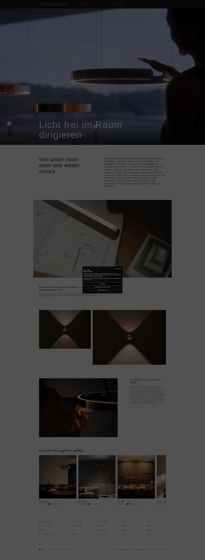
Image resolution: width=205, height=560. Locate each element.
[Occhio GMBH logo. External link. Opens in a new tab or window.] (86, 270)
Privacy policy (117, 268)
